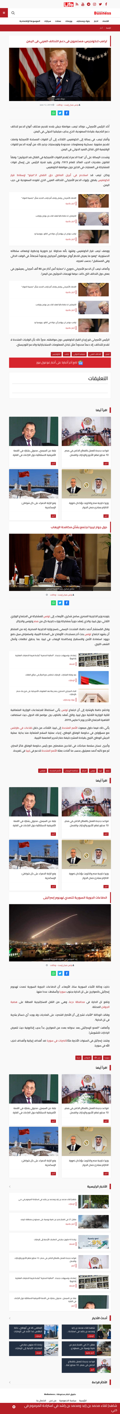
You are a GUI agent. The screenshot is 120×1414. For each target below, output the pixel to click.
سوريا (62, 991)
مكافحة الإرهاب (71, 770)
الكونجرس (56, 354)
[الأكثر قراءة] (9, 1382)
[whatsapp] (53, 113)
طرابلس (15, 727)
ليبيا (28, 750)
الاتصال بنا (41, 1400)
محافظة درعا (77, 1001)
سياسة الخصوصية (67, 1400)
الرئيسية (108, 28)
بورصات (68, 21)
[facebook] (66, 113)
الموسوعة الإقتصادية (29, 21)
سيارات (47, 21)
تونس (47, 616)
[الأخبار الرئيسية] (9, 1186)
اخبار (96, 21)
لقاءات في (26, 727)
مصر (36, 621)
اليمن (107, 354)
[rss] (76, 4)
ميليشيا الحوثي (79, 354)
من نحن (52, 1400)
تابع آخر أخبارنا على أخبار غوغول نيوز (57, 362)
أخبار (101, 28)
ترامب (66, 354)
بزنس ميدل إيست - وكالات (67, 105)
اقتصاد (105, 21)
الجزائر (84, 770)
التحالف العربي (95, 354)
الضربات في (60, 1040)
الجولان (87, 1057)
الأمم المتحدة (69, 727)
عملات (58, 21)
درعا (78, 1057)
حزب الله (97, 1057)
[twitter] (60, 113)
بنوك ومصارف (83, 21)
